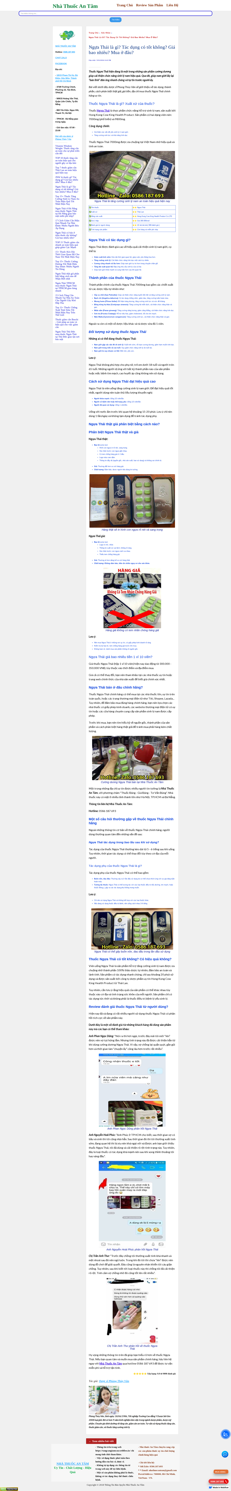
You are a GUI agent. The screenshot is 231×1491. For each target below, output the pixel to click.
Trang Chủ (94, 33)
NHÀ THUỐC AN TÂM (73, 1463)
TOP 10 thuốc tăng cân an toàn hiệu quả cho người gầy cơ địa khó (66, 160)
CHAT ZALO (61, 58)
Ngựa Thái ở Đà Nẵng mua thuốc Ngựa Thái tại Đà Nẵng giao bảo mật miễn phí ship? (66, 212)
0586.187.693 (69, 52)
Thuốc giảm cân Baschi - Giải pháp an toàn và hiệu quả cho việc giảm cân (66, 323)
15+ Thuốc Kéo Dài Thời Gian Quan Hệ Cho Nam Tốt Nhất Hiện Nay (67, 254)
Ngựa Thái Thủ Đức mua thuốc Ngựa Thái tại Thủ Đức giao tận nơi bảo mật (67, 335)
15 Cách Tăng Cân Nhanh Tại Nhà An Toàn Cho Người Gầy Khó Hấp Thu (67, 299)
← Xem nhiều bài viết (101, 1441)
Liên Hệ (172, 5)
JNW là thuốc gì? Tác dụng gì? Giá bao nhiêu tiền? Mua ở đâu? (66, 180)
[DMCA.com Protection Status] (9, 1489)
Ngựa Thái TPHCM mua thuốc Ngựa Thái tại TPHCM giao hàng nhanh (66, 287)
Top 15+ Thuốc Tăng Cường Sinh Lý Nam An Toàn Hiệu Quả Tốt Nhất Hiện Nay (67, 200)
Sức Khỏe (105, 33)
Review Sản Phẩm (149, 5)
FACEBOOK (61, 63)
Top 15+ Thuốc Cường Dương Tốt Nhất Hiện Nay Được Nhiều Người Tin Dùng (67, 265)
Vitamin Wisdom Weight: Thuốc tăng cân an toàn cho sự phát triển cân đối (67, 150)
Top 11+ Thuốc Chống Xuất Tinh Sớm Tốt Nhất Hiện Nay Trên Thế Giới (66, 311)
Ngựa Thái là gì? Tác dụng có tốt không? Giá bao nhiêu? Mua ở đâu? (66, 189)
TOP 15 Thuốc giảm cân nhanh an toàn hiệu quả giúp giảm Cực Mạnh (67, 245)
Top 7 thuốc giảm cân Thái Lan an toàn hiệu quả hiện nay (66, 170)
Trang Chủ (125, 5)
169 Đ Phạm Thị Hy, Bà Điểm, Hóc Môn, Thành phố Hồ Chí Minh (66, 78)
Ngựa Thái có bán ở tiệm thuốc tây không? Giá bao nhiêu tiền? (66, 235)
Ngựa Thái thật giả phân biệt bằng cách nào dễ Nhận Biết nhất (67, 276)
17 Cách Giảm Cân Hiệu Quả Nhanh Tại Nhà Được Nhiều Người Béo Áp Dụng (67, 224)
